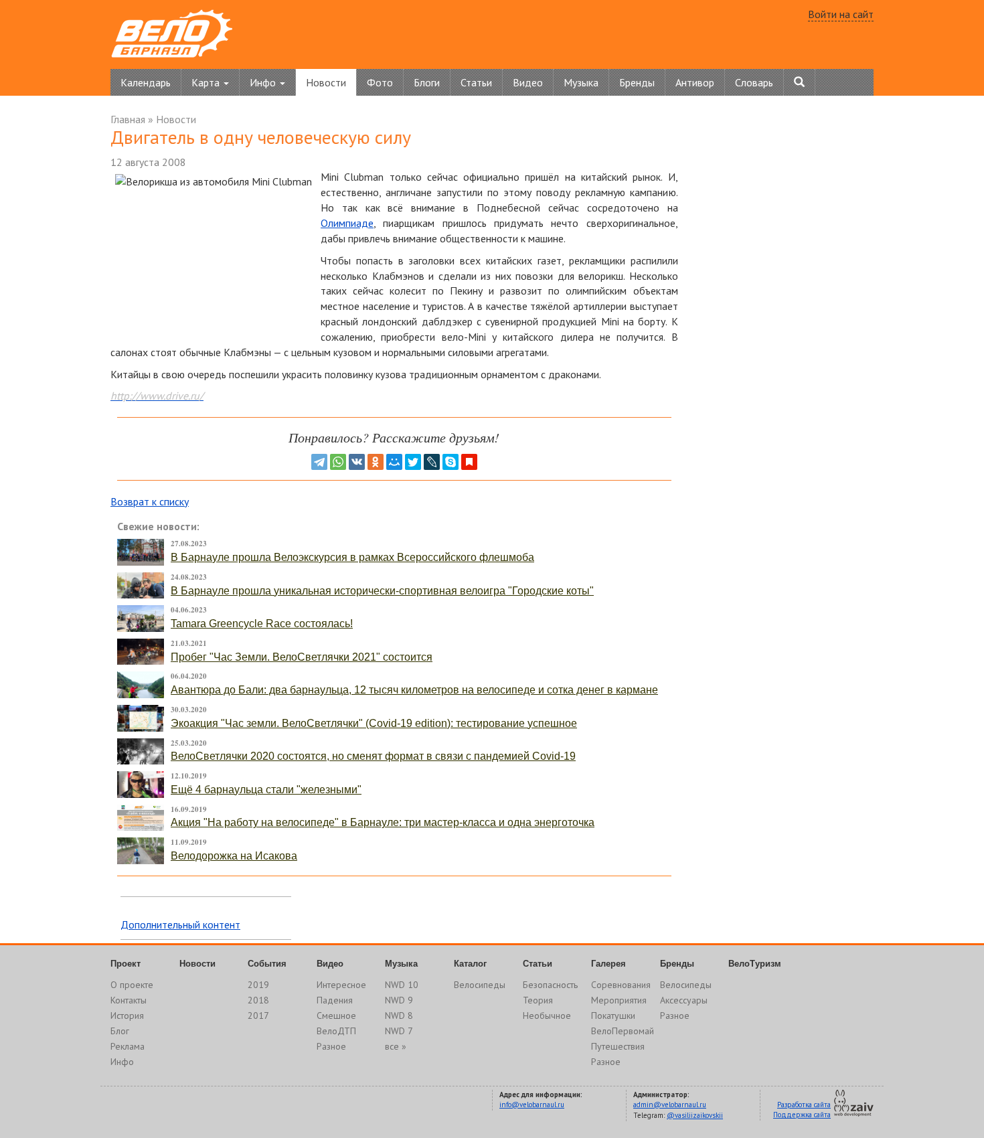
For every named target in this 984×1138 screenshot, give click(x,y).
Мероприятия (619, 1000)
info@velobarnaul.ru (531, 1104)
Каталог (470, 964)
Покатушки (613, 1015)
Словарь (754, 82)
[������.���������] (469, 462)
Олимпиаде (347, 223)
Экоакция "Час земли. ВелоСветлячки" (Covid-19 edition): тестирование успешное (374, 723)
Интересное (341, 985)
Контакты (128, 1000)
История (127, 1015)
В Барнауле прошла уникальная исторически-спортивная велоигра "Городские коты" (382, 590)
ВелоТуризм (754, 964)
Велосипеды (479, 985)
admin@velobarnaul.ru (669, 1104)
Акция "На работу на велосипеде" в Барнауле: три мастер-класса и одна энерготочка (382, 822)
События (267, 964)
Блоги (427, 82)
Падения (335, 1000)
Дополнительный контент (180, 924)
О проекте (131, 985)
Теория (538, 1000)
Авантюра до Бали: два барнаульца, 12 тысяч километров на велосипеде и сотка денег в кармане (414, 690)
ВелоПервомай (622, 1031)
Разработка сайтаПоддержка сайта (802, 1110)
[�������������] (375, 462)
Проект (125, 964)
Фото (380, 82)
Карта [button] (206, 82)
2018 (258, 1000)
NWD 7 (399, 1031)
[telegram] (319, 462)
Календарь (145, 82)
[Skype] (450, 462)
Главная (127, 119)
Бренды (637, 82)
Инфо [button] (264, 82)
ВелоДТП (336, 1031)
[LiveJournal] (432, 462)
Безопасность (550, 985)
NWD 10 (401, 985)
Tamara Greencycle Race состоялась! (262, 623)
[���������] (357, 462)
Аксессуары (684, 1000)
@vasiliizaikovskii (695, 1115)
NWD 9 (399, 1000)
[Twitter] (413, 462)
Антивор (694, 82)
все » (395, 1046)
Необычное (547, 1015)
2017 (258, 1015)
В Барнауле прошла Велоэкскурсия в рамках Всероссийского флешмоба (352, 557)
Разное (331, 1046)
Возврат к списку (149, 501)
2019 (258, 985)
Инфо (122, 1062)
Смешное (336, 1015)
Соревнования (621, 985)
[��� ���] (394, 462)
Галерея (608, 964)
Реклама (127, 1046)
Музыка (581, 82)
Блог (119, 1031)
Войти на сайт (841, 14)
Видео (528, 82)
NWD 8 (399, 1015)
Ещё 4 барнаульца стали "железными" (266, 789)
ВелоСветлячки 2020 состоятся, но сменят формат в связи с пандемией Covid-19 (373, 756)
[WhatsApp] (338, 462)
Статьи (476, 82)
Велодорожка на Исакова (234, 856)
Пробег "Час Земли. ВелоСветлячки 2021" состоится (301, 657)
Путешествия (618, 1046)
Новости (326, 82)
